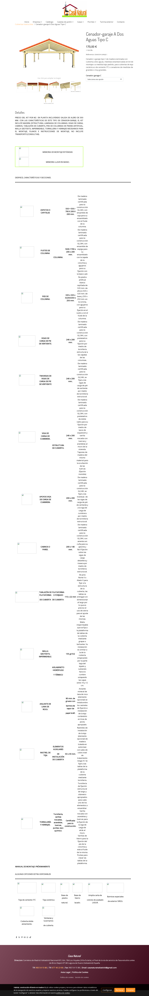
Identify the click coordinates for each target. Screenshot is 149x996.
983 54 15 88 (41, 967)
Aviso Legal (65, 972)
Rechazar (119, 990)
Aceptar (130, 990)
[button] (37, 22)
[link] (74, 9)
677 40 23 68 (58, 967)
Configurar (107, 990)
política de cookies (63, 993)
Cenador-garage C (93, 75)
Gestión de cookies (82, 977)
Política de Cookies (80, 972)
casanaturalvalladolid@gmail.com (102, 967)
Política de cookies (67, 977)
